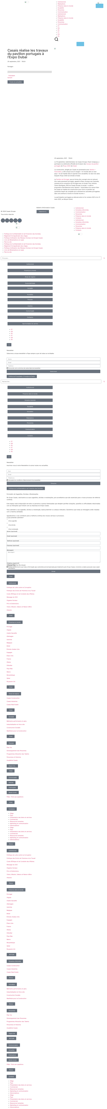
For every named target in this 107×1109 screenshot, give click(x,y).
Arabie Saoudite (12, 633)
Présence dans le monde (65, 6)
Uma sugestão (12, 520)
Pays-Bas (10, 668)
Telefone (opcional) (13, 540)
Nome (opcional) (12, 531)
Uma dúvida (11, 525)
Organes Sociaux (12, 600)
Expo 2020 (66, 166)
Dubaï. (75, 166)
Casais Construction (13, 698)
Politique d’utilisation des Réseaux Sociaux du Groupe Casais (23, 238)
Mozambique (11, 675)
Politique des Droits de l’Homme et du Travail (21, 590)
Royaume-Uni (11, 681)
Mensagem (10, 550)
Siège (12, 813)
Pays (11, 815)
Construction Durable (13, 727)
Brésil (8, 646)
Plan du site (8, 242)
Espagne (9, 652)
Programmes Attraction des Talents (18, 754)
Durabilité (61, 8)
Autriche (9, 639)
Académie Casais (12, 760)
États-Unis (10, 656)
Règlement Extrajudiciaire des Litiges (16, 236)
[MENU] (80, 44)
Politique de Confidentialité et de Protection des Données (22, 234)
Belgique (9, 643)
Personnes (61, 10)
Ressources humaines (17, 821)
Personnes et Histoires (14, 757)
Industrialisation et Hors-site (16, 724)
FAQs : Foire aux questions (15, 797)
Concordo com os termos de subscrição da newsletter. (24, 368)
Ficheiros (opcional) (13, 563)
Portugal (9, 626)
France (9, 659)
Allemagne (10, 636)
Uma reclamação (13, 529)
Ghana (9, 662)
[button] (8, 68)
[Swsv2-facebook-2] (7, 220)
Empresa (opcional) (13, 545)
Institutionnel (62, 2)
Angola (9, 630)
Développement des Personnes (16, 750)
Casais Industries (12, 701)
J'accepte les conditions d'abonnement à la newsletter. (24, 480)
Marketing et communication (19, 823)
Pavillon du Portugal (62, 179)
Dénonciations (14, 825)
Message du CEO (12, 597)
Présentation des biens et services (21, 817)
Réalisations (61, 4)
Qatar (8, 678)
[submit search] (104, 258)
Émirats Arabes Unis (13, 649)
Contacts (78, 218)
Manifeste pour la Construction (16, 731)
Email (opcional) (12, 536)
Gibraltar (9, 665)
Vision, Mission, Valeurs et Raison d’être (19, 607)
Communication (63, 12)
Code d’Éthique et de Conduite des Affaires (20, 594)
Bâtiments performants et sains (16, 721)
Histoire (9, 610)
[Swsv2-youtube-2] (15, 220)
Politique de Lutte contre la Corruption (19, 587)
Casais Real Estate (12, 704)
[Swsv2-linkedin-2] (3, 220)
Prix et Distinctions (13, 603)
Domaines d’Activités (82, 210)
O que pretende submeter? (15, 517)
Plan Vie (9, 747)
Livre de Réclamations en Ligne (14, 240)
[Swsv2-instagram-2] (11, 220)
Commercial (14, 819)
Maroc (9, 672)
